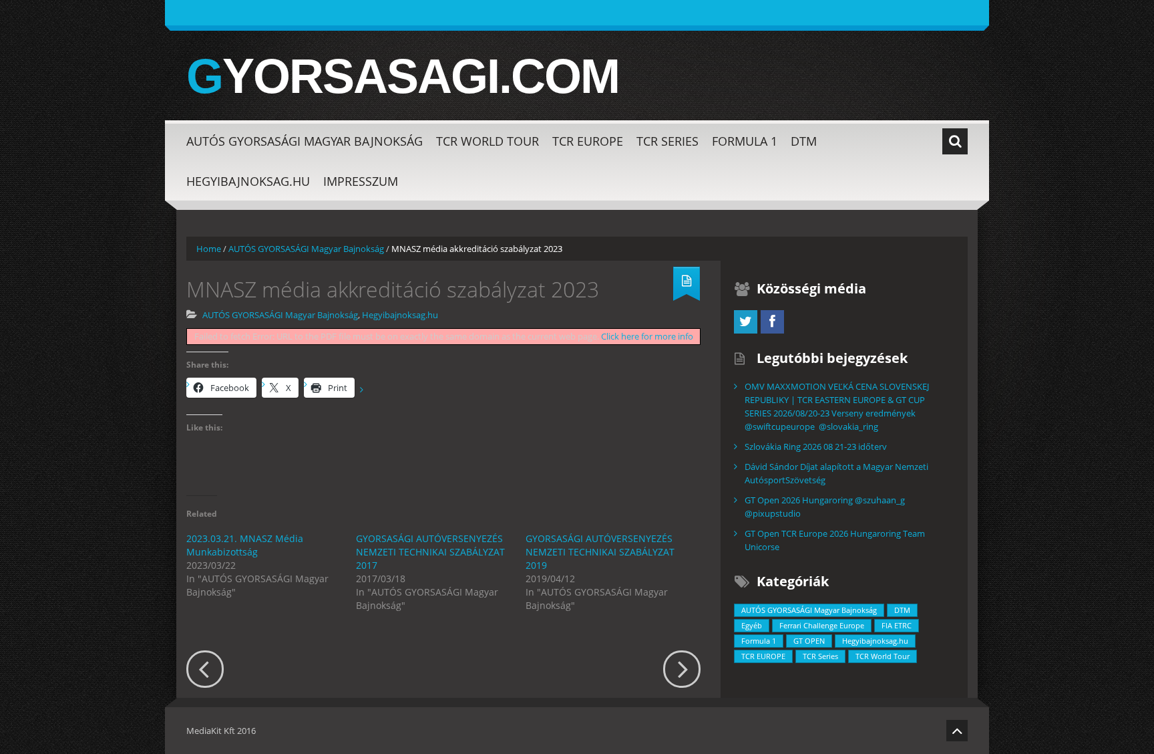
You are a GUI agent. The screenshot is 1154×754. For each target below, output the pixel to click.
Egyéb (751, 625)
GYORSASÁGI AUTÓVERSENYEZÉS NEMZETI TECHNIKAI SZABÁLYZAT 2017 (430, 552)
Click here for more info (647, 336)
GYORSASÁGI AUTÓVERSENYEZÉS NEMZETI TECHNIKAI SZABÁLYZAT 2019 (600, 552)
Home (208, 249)
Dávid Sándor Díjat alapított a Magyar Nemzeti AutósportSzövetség (836, 473)
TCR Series (667, 141)
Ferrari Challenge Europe (821, 625)
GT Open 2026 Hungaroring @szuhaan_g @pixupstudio (825, 506)
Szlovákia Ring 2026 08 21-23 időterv (816, 447)
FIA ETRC (897, 625)
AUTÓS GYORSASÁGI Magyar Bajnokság (304, 141)
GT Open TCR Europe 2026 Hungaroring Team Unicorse (835, 540)
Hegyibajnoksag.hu (248, 181)
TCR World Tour (487, 141)
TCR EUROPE (587, 141)
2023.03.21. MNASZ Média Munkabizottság (244, 545)
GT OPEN (809, 641)
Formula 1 (744, 141)
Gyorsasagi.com (402, 76)
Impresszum (360, 181)
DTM (804, 141)
